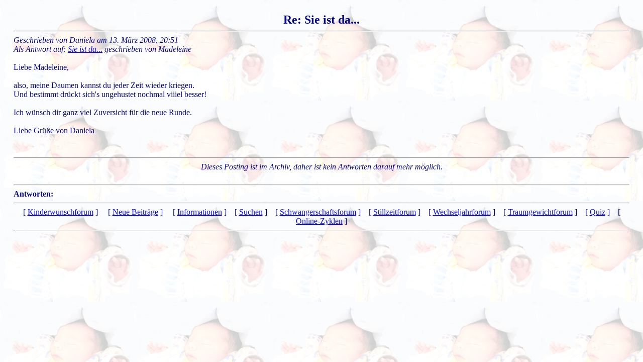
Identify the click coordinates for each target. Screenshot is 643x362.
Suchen (251, 212)
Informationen (199, 212)
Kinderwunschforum (60, 212)
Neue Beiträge (135, 212)
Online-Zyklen (319, 221)
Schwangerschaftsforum (318, 212)
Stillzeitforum (394, 212)
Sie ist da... (85, 49)
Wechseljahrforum (462, 212)
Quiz (597, 212)
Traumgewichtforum (540, 212)
